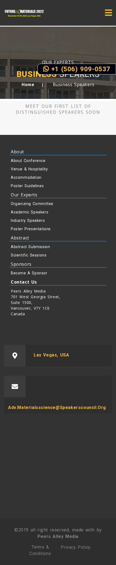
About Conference (28, 160)
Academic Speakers (29, 212)
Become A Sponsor (29, 273)
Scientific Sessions (28, 255)
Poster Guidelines (27, 186)
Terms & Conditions (40, 550)
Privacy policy (75, 547)
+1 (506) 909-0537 (79, 69)
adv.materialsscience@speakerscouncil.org (57, 407)
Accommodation (26, 177)
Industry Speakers (28, 220)
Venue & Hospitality (29, 169)
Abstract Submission (30, 247)
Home (28, 84)
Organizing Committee (32, 204)
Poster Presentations (31, 229)
